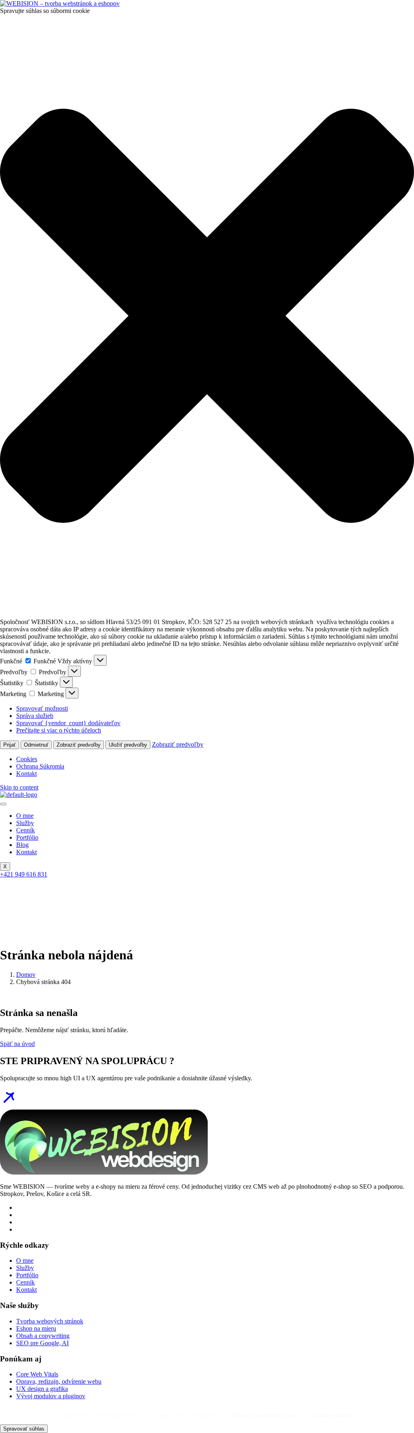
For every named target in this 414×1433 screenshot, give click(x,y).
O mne (25, 815)
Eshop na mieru (36, 1328)
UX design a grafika (42, 1388)
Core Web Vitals (37, 1374)
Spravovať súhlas (23, 1429)
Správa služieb (34, 715)
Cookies (26, 759)
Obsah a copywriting (43, 1335)
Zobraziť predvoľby (79, 745)
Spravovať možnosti (42, 708)
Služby (25, 822)
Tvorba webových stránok (49, 1321)
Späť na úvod (17, 1043)
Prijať (9, 745)
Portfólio (27, 837)
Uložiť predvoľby (128, 745)
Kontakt (26, 773)
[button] (207, 316)
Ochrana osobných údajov (265, 1415)
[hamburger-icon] (3, 804)
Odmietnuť (36, 745)
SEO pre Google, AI (42, 1343)
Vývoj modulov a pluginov (50, 1396)
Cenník (25, 830)
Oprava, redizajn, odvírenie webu (58, 1381)
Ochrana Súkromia (40, 766)
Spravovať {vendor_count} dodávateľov (68, 723)
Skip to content (19, 787)
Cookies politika (332, 1415)
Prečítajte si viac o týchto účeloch (58, 730)
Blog (22, 844)
